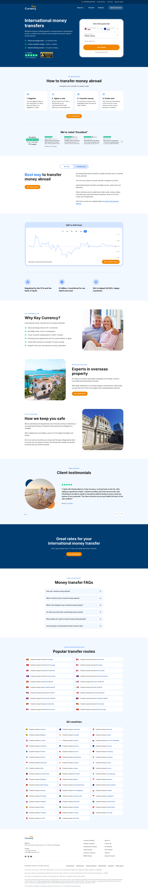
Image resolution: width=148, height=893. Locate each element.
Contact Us (108, 843)
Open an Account (115, 7)
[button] (81, 7)
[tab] (101, 47)
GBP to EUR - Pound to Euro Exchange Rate (40, 261)
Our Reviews (108, 846)
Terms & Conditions (91, 865)
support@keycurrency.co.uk (32, 852)
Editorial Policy (102, 865)
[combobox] (91, 29)
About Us (107, 840)
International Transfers (90, 846)
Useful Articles (101, 1)
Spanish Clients (119, 1)
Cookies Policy (80, 865)
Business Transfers (89, 843)
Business (101, 7)
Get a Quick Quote (74, 116)
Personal (91, 7)
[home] (29, 837)
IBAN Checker (88, 856)
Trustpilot (70, 503)
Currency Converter (89, 853)
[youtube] (31, 856)
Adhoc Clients (119, 865)
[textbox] (91, 29)
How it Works (108, 849)
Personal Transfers (89, 840)
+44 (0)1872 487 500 (30, 850)
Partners (107, 853)
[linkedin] (28, 856)
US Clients (110, 1)
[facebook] (26, 856)
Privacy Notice (70, 865)
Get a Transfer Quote (111, 262)
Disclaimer (111, 865)
